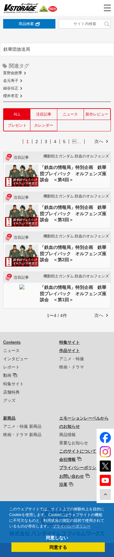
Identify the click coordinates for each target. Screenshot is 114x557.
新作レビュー (97, 114)
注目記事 (43, 114)
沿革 (63, 484)
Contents (12, 342)
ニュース (70, 114)
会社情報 (67, 459)
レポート (11, 367)
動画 (7, 375)
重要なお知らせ (73, 443)
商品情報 (67, 434)
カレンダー (43, 125)
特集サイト (13, 383)
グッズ (9, 400)
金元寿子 (10, 80)
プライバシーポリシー (79, 467)
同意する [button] (58, 547)
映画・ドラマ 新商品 (22, 434)
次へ (98, 141)
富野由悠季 (12, 73)
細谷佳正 (10, 88)
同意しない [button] (57, 537)
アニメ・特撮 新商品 (22, 426)
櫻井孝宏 (10, 96)
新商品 (9, 418)
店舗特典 (11, 392)
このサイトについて (77, 451)
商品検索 (26, 24)
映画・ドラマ (71, 367)
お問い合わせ (71, 476)
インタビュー (15, 358)
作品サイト (69, 350)
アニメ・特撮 (71, 358)
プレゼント (17, 125)
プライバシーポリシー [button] (72, 526)
